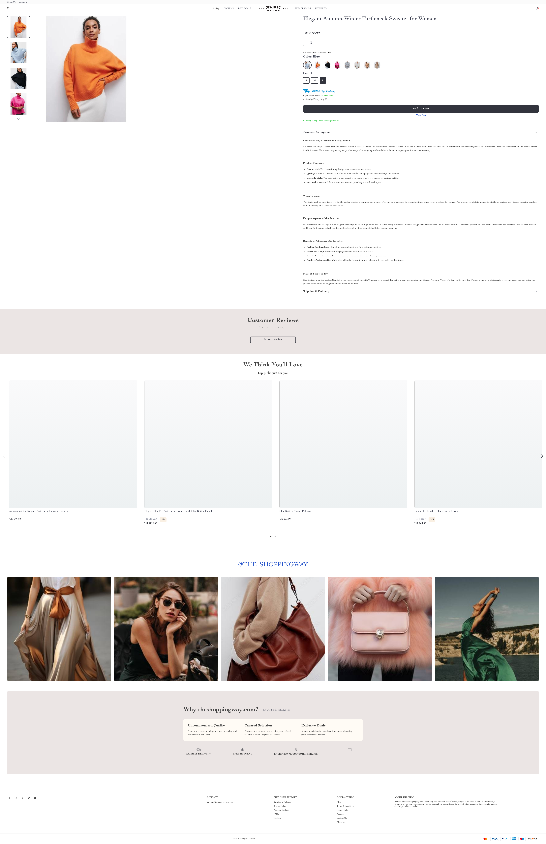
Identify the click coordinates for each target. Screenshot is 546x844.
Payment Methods (281, 810)
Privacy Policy (343, 810)
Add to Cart (421, 108)
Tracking (277, 818)
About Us (11, 2)
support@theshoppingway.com (220, 802)
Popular (229, 9)
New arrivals (303, 9)
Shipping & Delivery (282, 802)
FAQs (276, 814)
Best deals (244, 9)
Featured (321, 9)
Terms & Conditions (345, 806)
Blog (339, 802)
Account (340, 814)
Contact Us (23, 2)
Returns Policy (280, 806)
